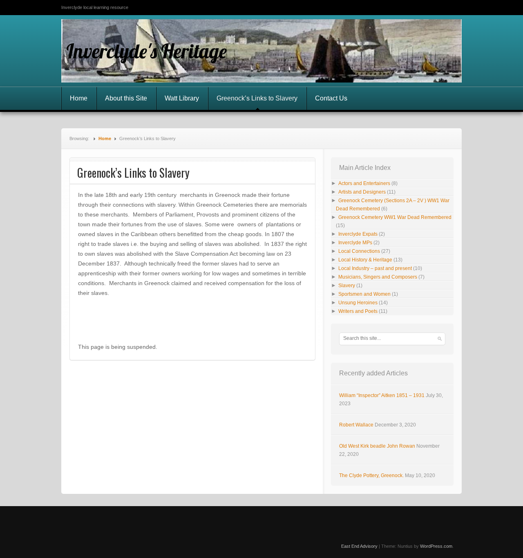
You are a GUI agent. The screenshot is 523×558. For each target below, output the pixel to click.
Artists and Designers (362, 192)
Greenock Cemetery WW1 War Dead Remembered (394, 217)
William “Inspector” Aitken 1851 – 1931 (382, 395)
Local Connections (359, 251)
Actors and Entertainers (364, 183)
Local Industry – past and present (375, 268)
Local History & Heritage (365, 260)
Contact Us (331, 98)
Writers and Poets (358, 311)
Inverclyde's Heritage (146, 51)
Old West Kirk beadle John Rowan (377, 446)
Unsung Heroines (358, 303)
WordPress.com (436, 546)
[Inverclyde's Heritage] (261, 51)
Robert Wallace (356, 425)
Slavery (346, 285)
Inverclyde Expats (358, 234)
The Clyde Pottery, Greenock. (371, 475)
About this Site (126, 98)
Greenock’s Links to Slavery (257, 98)
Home (78, 98)
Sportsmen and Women (364, 294)
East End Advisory (359, 546)
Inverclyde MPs (355, 243)
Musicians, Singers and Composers (377, 277)
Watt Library (182, 98)
